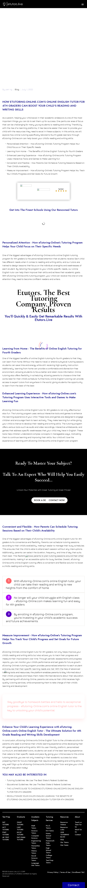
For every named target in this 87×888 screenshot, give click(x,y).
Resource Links (64, 828)
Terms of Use (65, 872)
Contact (78, 834)
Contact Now (57, 500)
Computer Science (35, 836)
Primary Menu (83, 4)
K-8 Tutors (50, 830)
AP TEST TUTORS (5, 838)
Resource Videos (64, 823)
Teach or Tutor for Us (78, 824)
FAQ (62, 839)
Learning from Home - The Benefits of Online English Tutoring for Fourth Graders (45, 151)
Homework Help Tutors (50, 843)
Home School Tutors (48, 835)
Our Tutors (64, 842)
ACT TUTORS (5, 828)
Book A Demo (41, 500)
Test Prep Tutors (49, 861)
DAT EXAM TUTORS (21, 838)
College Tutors (49, 856)
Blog (17, 89)
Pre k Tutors (48, 826)
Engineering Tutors (36, 841)
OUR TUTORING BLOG (64, 834)
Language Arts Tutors (35, 864)
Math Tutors (33, 826)
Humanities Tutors (35, 846)
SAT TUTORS (5, 823)
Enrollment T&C (78, 872)
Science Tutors (34, 831)
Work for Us (78, 830)
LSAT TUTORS (20, 828)
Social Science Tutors (34, 858)
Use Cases (64, 845)
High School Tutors (48, 850)
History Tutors (34, 852)
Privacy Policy (52, 872)
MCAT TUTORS (20, 833)
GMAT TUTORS (20, 823)
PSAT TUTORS (5, 833)
